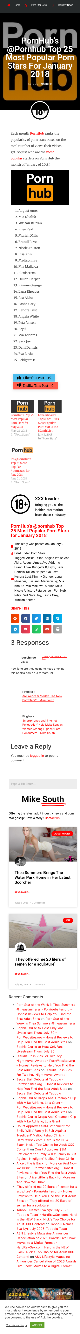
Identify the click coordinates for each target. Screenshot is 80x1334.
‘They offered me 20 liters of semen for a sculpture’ (40, 962)
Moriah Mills (53, 586)
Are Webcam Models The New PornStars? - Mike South (42, 698)
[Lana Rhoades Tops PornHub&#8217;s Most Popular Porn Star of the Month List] (50, 406)
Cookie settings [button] (16, 1325)
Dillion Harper (35, 572)
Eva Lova (52, 572)
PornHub (60, 590)
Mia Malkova (34, 586)
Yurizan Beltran (24, 600)
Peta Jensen (44, 590)
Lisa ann (34, 581)
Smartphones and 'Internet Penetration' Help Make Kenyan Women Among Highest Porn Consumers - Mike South (42, 727)
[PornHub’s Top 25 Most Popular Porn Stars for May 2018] (22, 406)
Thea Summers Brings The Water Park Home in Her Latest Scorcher (42, 877)
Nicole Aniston (24, 590)
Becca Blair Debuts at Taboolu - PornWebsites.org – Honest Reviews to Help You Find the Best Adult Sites (45, 1084)
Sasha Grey (50, 595)
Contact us (52, 818)
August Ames (32, 562)
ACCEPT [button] (37, 1325)
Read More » (22, 892)
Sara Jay (35, 595)
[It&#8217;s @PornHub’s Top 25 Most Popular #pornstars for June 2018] (22, 450)
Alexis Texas (34, 558)
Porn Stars (38, 553)
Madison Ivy (49, 581)
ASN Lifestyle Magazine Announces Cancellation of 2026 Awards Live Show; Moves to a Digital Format (47, 1261)
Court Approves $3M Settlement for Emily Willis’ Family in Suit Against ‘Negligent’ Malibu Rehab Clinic (46, 1154)
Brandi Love (22, 567)
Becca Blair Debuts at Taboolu (39, 1093)
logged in (37, 756)
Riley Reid (21, 595)
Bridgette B (39, 567)
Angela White (54, 558)
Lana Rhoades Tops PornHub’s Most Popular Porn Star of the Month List (48, 422)
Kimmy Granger (42, 576)
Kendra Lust (22, 576)
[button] (15, 618)
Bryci (51, 567)
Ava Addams (51, 562)
